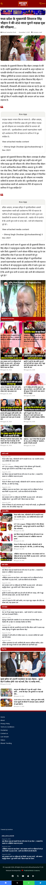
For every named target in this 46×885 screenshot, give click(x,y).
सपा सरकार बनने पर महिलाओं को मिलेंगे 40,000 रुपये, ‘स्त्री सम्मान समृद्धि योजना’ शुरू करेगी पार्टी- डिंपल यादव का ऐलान (11, 364)
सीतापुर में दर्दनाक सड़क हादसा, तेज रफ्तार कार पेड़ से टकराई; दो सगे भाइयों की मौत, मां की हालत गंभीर (11, 441)
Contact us (4, 734)
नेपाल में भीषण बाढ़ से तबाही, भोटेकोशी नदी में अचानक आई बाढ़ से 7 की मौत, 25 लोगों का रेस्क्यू (29, 546)
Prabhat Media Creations (31, 871)
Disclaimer (4, 730)
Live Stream (5, 737)
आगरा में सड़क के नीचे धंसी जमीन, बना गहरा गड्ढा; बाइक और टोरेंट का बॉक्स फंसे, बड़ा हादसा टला (11, 389)
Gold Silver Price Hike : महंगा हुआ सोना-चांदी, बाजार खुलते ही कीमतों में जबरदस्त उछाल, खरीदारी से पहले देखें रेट (29, 702)
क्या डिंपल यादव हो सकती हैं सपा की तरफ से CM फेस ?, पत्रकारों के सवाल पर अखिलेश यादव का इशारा (11, 338)
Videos (3, 740)
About (3, 720)
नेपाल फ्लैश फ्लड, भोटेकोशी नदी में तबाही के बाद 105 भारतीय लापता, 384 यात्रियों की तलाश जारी (28, 516)
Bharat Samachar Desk (9, 32)
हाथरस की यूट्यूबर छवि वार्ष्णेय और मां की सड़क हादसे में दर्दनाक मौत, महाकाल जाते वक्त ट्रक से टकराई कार (11, 416)
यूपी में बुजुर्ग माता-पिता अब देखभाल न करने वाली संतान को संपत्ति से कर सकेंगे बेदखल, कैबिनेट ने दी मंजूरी (34, 416)
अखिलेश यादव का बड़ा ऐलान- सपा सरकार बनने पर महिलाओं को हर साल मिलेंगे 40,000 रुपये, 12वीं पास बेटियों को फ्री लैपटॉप (34, 339)
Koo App (23, 114)
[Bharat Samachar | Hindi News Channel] (23, 3)
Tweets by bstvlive (7, 829)
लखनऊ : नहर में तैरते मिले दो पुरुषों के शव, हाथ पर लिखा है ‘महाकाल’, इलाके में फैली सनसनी (34, 441)
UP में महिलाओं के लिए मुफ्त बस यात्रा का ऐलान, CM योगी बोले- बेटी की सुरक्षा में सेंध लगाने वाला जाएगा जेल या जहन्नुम (34, 390)
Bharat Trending (6, 743)
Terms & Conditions (7, 727)
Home (3, 717)
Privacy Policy (5, 724)
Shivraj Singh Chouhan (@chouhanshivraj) (22, 147)
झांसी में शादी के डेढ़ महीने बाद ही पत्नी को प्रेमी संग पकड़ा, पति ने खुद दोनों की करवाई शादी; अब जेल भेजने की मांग (34, 364)
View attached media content (15, 141)
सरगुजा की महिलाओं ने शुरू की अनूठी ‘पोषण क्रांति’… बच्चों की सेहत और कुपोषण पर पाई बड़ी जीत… (28, 692)
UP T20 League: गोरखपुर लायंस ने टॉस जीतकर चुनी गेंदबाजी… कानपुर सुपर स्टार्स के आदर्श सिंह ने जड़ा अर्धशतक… (29, 526)
